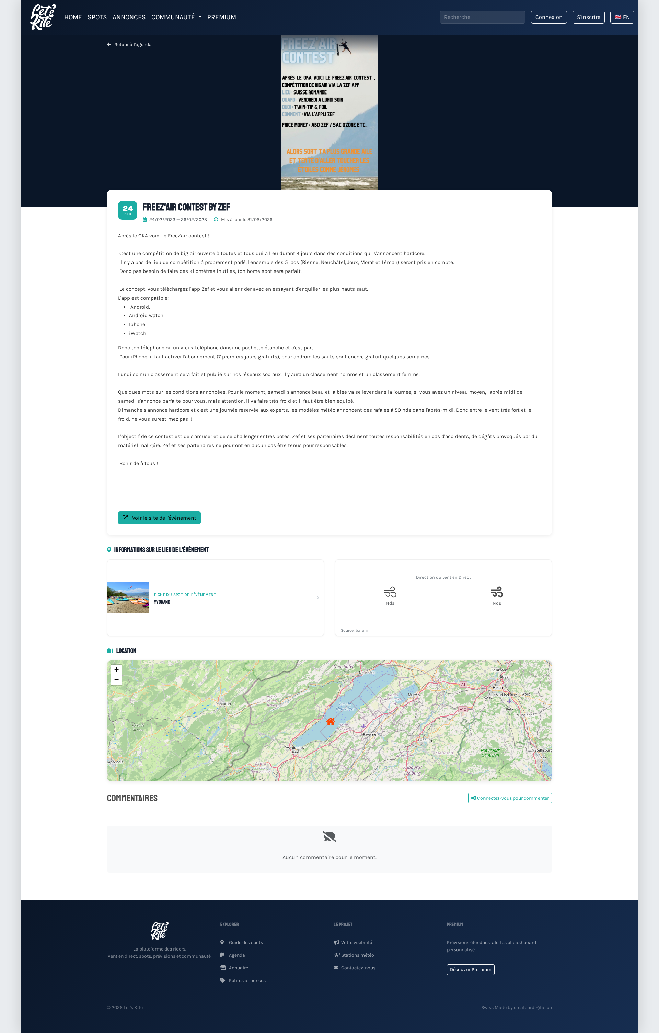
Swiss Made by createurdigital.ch (516, 1007)
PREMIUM (221, 17)
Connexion (549, 17)
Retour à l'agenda (132, 44)
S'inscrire (588, 17)
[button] (329, 721)
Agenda (236, 955)
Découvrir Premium (471, 970)
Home (73, 17)
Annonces (129, 17)
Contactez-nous (358, 968)
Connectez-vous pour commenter (512, 798)
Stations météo (357, 955)
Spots (97, 17)
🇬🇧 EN (622, 17)
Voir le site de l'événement (163, 517)
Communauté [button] (174, 17)
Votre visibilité (356, 942)
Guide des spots (245, 942)
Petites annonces (247, 981)
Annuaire (238, 968)
